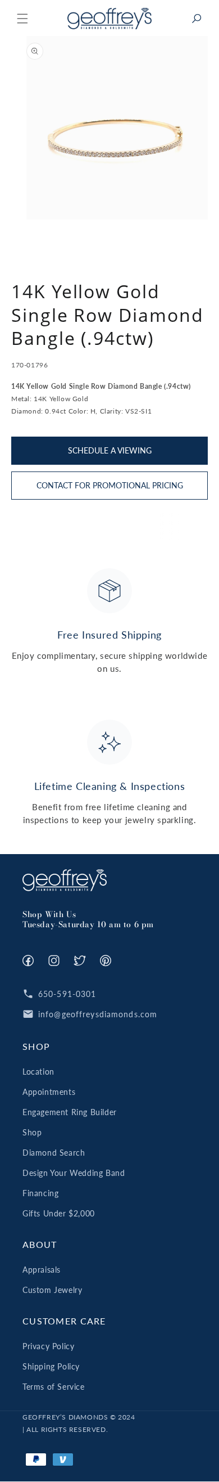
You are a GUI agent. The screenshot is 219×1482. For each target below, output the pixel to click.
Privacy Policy (48, 1346)
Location (38, 1071)
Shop (32, 1132)
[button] (22, 18)
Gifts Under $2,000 (58, 1213)
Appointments (48, 1092)
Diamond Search (53, 1152)
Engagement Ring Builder (69, 1112)
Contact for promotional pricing (109, 485)
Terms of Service (53, 1386)
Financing (40, 1193)
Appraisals (41, 1269)
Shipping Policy (51, 1366)
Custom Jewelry (52, 1290)
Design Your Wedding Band (73, 1173)
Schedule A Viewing (110, 450)
